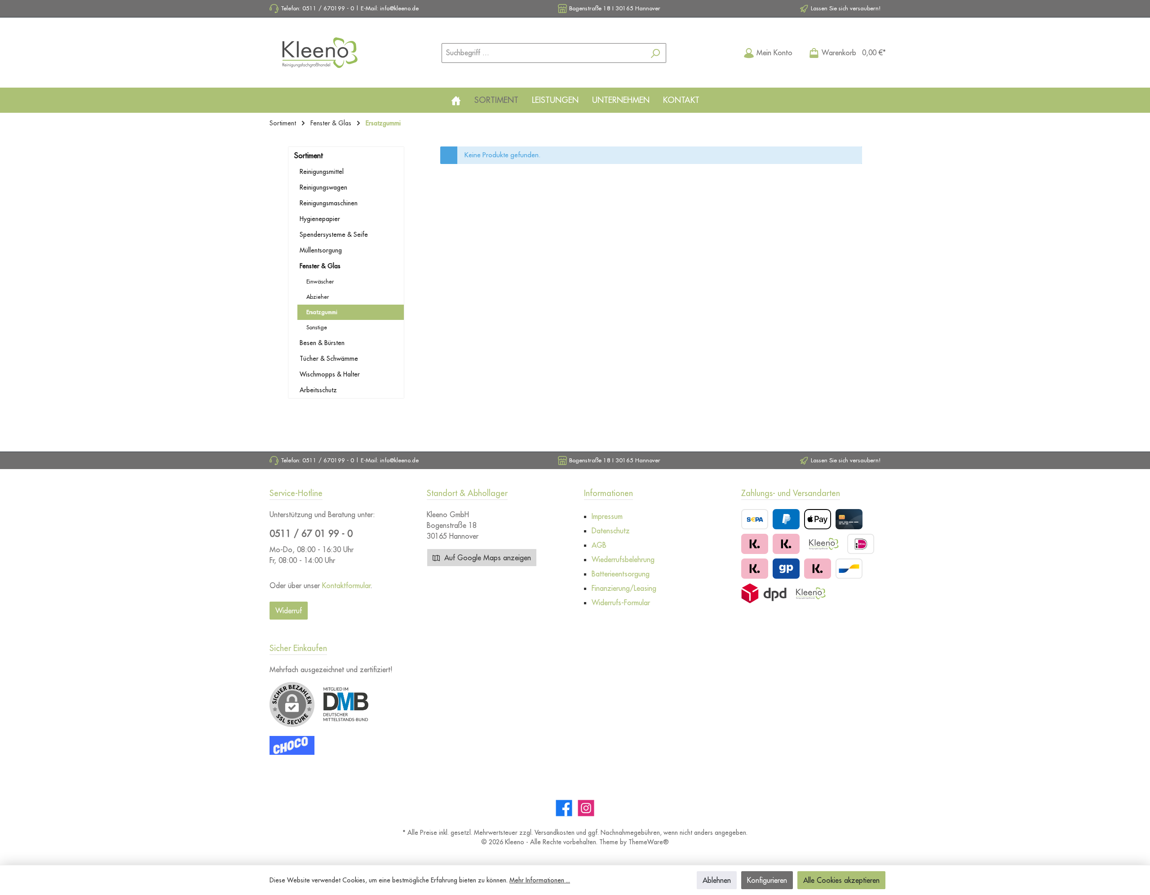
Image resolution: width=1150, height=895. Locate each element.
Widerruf (288, 610)
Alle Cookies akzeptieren (841, 880)
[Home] (456, 100)
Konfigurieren (767, 880)
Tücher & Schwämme (329, 358)
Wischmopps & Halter (330, 374)
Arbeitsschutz (318, 390)
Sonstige (316, 327)
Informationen (608, 493)
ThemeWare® (648, 842)
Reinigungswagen (323, 187)
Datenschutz (611, 530)
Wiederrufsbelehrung (623, 559)
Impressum (607, 516)
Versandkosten (555, 833)
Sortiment (308, 155)
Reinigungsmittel (322, 172)
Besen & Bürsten (322, 343)
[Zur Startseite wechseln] (319, 53)
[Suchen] (655, 53)
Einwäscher (320, 281)
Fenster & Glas (320, 266)
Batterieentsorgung (621, 573)
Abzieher (317, 296)
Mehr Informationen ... (539, 880)
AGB (599, 545)
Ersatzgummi (321, 312)
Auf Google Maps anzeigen (486, 557)
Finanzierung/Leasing (624, 588)
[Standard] (764, 593)
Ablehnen (717, 880)
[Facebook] (564, 808)
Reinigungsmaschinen (329, 203)
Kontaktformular (346, 585)
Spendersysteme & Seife (334, 234)
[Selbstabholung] (810, 593)
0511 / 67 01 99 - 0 (311, 533)
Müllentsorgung (321, 250)
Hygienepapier (320, 219)
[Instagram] (586, 808)
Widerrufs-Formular (621, 602)
